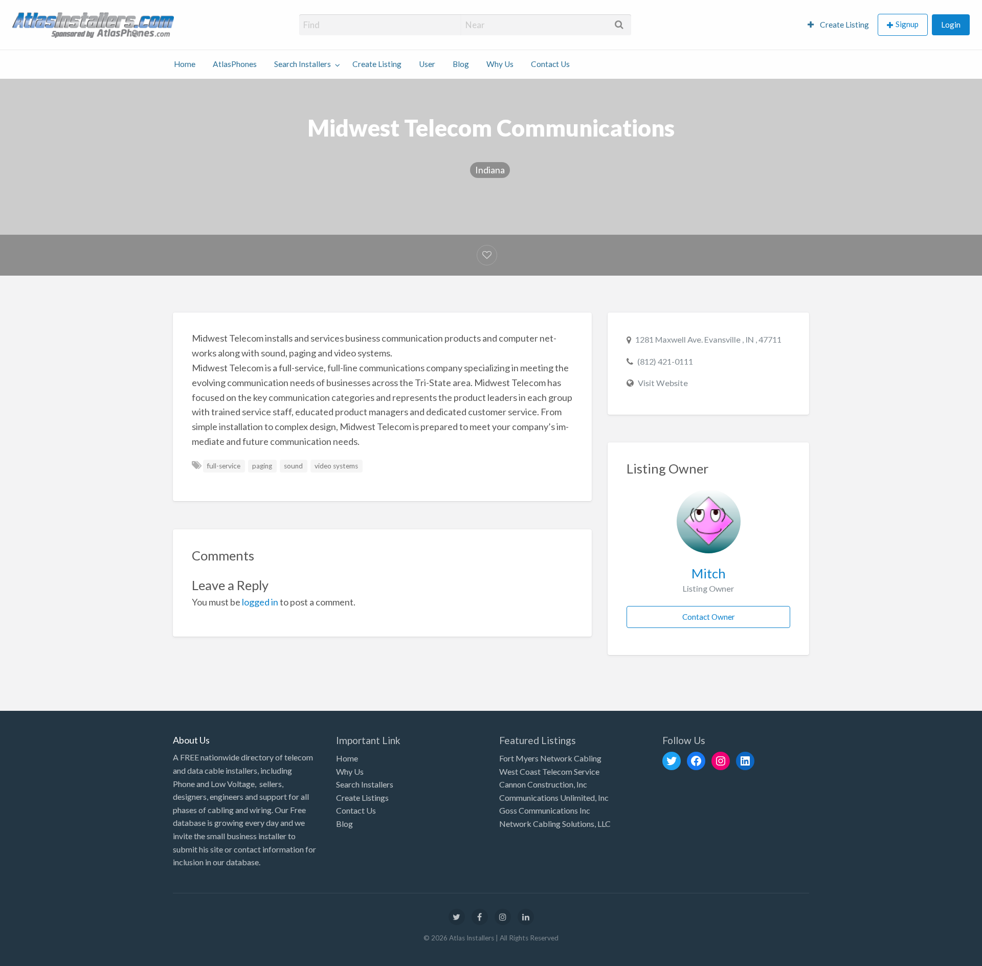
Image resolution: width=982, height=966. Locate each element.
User (427, 64)
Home (184, 64)
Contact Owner (708, 616)
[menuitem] (838, 25)
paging (262, 466)
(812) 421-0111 (665, 361)
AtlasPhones (235, 64)
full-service (223, 466)
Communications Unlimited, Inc (554, 797)
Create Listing (843, 24)
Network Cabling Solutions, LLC (555, 823)
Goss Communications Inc (544, 810)
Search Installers (302, 64)
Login (951, 24)
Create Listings (362, 797)
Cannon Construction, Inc (543, 784)
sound (293, 466)
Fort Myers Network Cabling (550, 758)
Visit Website (663, 383)
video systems (336, 466)
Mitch (708, 573)
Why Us (500, 64)
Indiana (490, 169)
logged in (260, 602)
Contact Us (550, 64)
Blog (461, 64)
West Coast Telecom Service (549, 771)
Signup (907, 24)
